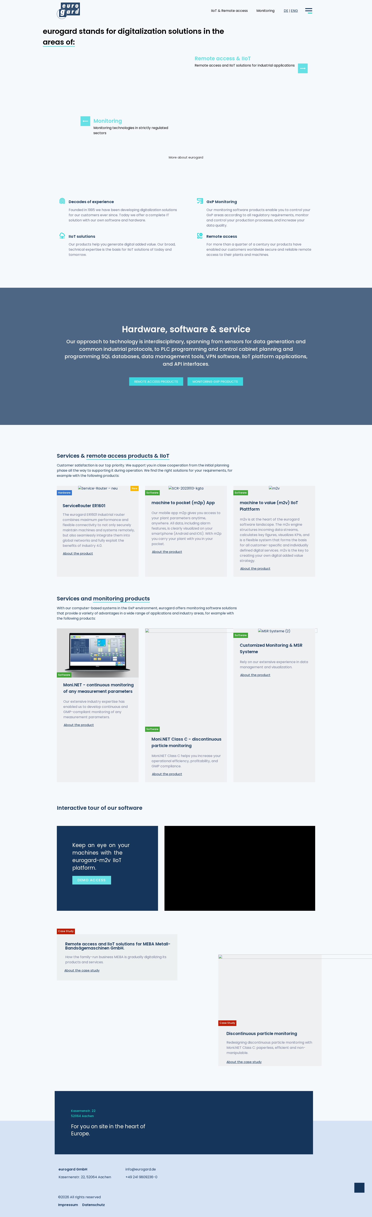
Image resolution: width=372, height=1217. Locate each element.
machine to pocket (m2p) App (183, 503)
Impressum (68, 1204)
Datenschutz (93, 1204)
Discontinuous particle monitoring (261, 1034)
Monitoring (265, 10)
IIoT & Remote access (229, 10)
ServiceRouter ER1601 (84, 506)
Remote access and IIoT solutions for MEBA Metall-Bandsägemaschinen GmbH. (117, 946)
